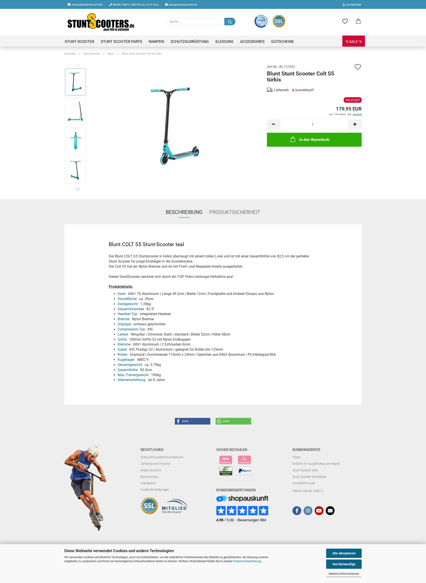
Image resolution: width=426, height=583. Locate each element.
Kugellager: (126, 360)
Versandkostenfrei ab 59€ (87, 4)
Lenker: (123, 334)
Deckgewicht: (128, 304)
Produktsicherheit (234, 212)
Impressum (148, 483)
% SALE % (354, 41)
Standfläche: (127, 299)
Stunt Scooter (79, 41)
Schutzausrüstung (190, 41)
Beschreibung (184, 212)
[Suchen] (229, 21)
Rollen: (123, 354)
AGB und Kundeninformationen (161, 457)
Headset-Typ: (128, 314)
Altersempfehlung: (132, 380)
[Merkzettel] (345, 21)
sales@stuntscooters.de (182, 4)
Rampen (156, 41)
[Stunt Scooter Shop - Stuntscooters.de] (101, 22)
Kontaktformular (304, 483)
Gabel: (123, 349)
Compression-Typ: (132, 329)
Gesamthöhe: (128, 370)
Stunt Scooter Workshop (309, 476)
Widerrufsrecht (150, 470)
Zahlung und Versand (155, 463)
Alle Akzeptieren (344, 553)
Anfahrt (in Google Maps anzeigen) (316, 463)
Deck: (122, 294)
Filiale (296, 457)
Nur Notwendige (344, 564)
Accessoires (252, 41)
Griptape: (125, 324)
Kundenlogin (353, 4)
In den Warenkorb (314, 139)
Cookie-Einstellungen (154, 489)
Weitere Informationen (344, 573)
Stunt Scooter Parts (121, 41)
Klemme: (124, 344)
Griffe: (122, 339)
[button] (358, 21)
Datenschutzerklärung (247, 561)
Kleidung (224, 41)
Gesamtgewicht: (130, 365)
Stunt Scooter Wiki (305, 470)
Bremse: (124, 319)
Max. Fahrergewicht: (133, 375)
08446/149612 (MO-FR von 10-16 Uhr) (135, 4)
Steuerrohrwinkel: (131, 309)
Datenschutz (149, 476)
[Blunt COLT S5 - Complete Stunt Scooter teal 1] (175, 126)
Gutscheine (282, 41)
